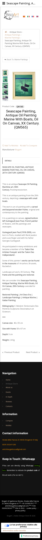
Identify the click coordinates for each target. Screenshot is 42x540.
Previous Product (11, 352)
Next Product (32, 352)
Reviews (9, 401)
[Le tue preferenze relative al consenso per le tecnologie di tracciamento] (29, 536)
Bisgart (18, 149)
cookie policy (31, 508)
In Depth (9, 397)
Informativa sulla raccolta (14, 530)
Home (8, 380)
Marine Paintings (12, 37)
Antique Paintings (12, 35)
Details (8, 161)
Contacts (9, 406)
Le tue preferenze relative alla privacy (23, 525)
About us (9, 387)
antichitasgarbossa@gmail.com (14, 449)
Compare (9, 421)
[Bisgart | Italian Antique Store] (11, 15)
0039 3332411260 (9, 444)
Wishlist (8, 425)
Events (8, 392)
